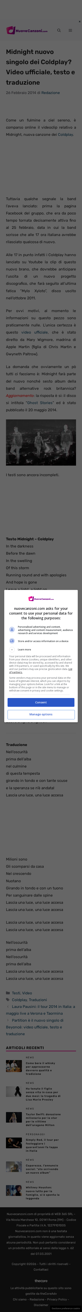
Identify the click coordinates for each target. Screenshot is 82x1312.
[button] (41, 649)
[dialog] (41, 656)
